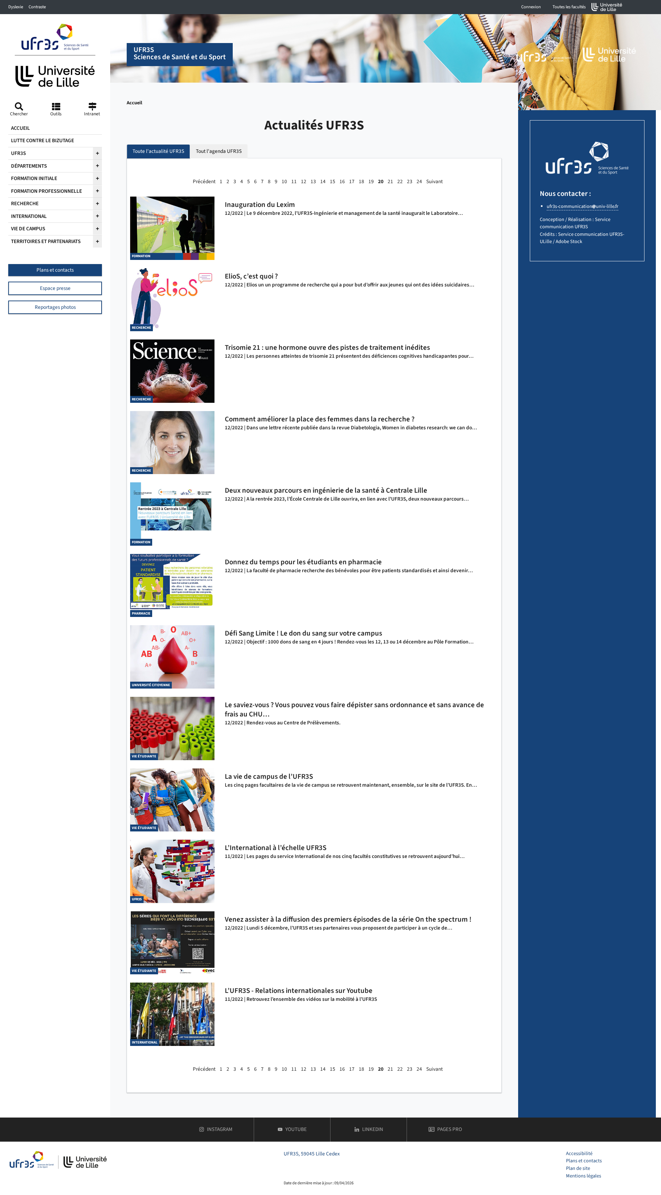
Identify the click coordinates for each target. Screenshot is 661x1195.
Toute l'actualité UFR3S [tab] (158, 151)
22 (400, 181)
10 (284, 181)
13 (313, 181)
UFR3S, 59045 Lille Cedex (312, 1153)
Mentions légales (583, 1176)
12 (303, 181)
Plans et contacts (55, 270)
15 (332, 181)
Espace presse (55, 288)
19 (371, 181)
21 (390, 181)
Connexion (531, 7)
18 (361, 181)
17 (352, 181)
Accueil (134, 102)
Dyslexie (15, 7)
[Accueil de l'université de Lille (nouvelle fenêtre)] (606, 7)
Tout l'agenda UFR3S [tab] (219, 151)
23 (409, 181)
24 (419, 181)
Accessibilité (579, 1153)
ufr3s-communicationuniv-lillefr (582, 206)
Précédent (204, 181)
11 (294, 181)
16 (342, 181)
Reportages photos (55, 307)
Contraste (37, 7)
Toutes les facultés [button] (569, 7)
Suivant (434, 181)
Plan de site (578, 1168)
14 (323, 181)
